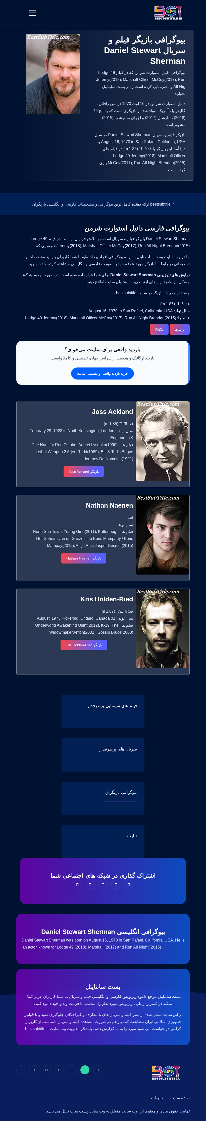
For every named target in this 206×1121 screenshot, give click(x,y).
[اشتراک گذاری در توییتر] (115, 884)
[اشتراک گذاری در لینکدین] (77, 884)
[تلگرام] (59, 1069)
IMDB (159, 329)
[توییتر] (84, 1069)
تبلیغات (157, 1098)
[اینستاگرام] (33, 1069)
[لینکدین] (20, 1069)
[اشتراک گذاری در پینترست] (103, 884)
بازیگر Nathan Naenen (83, 558)
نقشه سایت (180, 1098)
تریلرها (180, 329)
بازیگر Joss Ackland (84, 472)
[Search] (19, 12)
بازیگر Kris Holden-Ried (84, 645)
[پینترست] (72, 1069)
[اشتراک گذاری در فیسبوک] (128, 884)
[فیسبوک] (97, 1069)
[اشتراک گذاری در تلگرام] (90, 884)
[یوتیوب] (46, 1069)
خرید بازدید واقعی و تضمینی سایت (102, 373)
